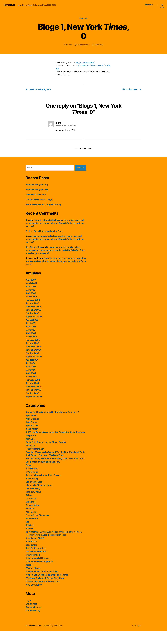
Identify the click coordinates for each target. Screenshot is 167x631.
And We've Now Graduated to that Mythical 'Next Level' (52, 412)
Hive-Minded (32, 472)
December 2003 (33, 386)
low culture (9, 5)
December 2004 (33, 346)
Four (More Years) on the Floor (48, 231)
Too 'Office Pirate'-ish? (36, 551)
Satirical (30, 525)
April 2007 (31, 280)
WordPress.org (33, 610)
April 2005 (31, 333)
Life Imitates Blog (34, 482)
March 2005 (31, 336)
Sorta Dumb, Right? (35, 538)
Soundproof (31, 541)
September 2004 (34, 356)
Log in (28, 600)
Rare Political (32, 518)
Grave (28, 465)
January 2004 (32, 383)
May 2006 (30, 290)
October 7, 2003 (83, 45)
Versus (29, 565)
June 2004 (31, 366)
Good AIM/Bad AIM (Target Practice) (43, 204)
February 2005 (33, 340)
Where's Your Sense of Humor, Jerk (43, 581)
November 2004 (33, 350)
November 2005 (33, 310)
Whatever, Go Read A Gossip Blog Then (45, 578)
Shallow (84, 18)
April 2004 (31, 373)
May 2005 (30, 330)
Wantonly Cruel (33, 568)
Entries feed (31, 604)
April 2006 (31, 293)
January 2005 (32, 343)
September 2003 (34, 396)
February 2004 (33, 380)
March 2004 (31, 376)
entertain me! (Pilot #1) (37, 189)
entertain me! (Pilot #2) (37, 184)
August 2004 (32, 360)
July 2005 (30, 323)
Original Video (32, 505)
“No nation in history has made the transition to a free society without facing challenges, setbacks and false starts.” (56, 261)
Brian (28, 220)
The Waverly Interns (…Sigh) (39, 199)
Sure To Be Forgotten (36, 548)
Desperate (31, 435)
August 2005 (32, 320)
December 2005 (33, 306)
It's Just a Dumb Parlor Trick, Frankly (43, 475)
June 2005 (31, 326)
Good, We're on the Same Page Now (43, 462)
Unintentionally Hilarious (37, 558)
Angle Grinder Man (85, 62)
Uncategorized (33, 555)
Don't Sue (30, 439)
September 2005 (34, 316)
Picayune (30, 508)
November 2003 (33, 390)
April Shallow (32, 425)
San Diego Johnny (34, 247)
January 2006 (32, 303)
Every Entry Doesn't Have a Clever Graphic (46, 442)
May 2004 (30, 370)
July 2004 (30, 363)
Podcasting (31, 512)
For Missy (30, 445)
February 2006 (33, 300)
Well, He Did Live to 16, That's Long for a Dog (47, 575)
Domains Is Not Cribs (36, 194)
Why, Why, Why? (34, 585)
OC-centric (31, 498)
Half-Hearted (32, 468)
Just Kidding (32, 478)
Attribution (149, 5)
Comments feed (33, 607)
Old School (31, 502)
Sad (27, 522)
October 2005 (32, 313)
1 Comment (99, 45)
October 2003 (32, 393)
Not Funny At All (33, 492)
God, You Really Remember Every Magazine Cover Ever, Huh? (55, 458)
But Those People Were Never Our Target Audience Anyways (55, 432)
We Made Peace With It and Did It (42, 571)
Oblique (29, 495)
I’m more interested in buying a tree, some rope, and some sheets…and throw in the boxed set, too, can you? (55, 223)
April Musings (32, 419)
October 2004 (32, 353)
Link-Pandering (33, 488)
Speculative (31, 545)
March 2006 (31, 296)
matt (70, 45)
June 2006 (31, 286)
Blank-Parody (32, 429)
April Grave (31, 415)
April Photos (31, 422)
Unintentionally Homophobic (39, 561)
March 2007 (31, 283)
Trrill (28, 231)
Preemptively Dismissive (37, 515)
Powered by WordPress (53, 626)
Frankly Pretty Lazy (35, 449)
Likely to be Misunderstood (39, 485)
